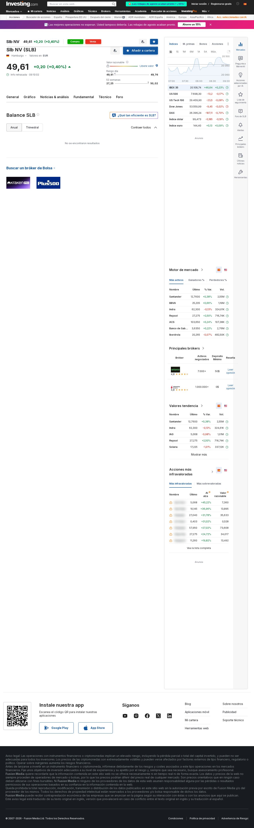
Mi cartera (191, 720)
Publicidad (229, 712)
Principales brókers (184, 348)
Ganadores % (196, 280)
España (58, 17)
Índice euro (176, 125)
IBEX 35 (173, 87)
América (170, 17)
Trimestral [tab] (32, 127)
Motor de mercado (183, 270)
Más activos (176, 280)
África (210, 17)
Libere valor (147, 65)
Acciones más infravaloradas (180, 471)
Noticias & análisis (54, 97)
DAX (172, 112)
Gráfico (30, 97)
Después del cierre (100, 17)
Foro (119, 97)
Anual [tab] (14, 127)
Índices (173, 43)
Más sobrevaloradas (209, 483)
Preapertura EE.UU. (76, 17)
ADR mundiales (136, 17)
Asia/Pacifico (197, 17)
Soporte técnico (233, 720)
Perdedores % (218, 280)
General (12, 97)
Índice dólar (176, 119)
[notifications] (238, 4)
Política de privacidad (202, 818)
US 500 (173, 93)
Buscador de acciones (164, 11)
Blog (188, 703)
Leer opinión (230, 371)
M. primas (188, 43)
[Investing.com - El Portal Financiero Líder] (22, 4)
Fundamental (84, 97)
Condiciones (175, 818)
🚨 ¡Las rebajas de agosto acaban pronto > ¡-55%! (156, 4)
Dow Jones (176, 106)
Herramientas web (197, 728)
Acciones (14, 17)
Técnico (105, 97)
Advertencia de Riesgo (234, 818)
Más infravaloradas (180, 483)
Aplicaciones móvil (197, 712)
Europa (183, 17)
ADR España (156, 17)
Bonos (203, 43)
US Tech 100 (176, 100)
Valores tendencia (183, 406)
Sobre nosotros (233, 703)
